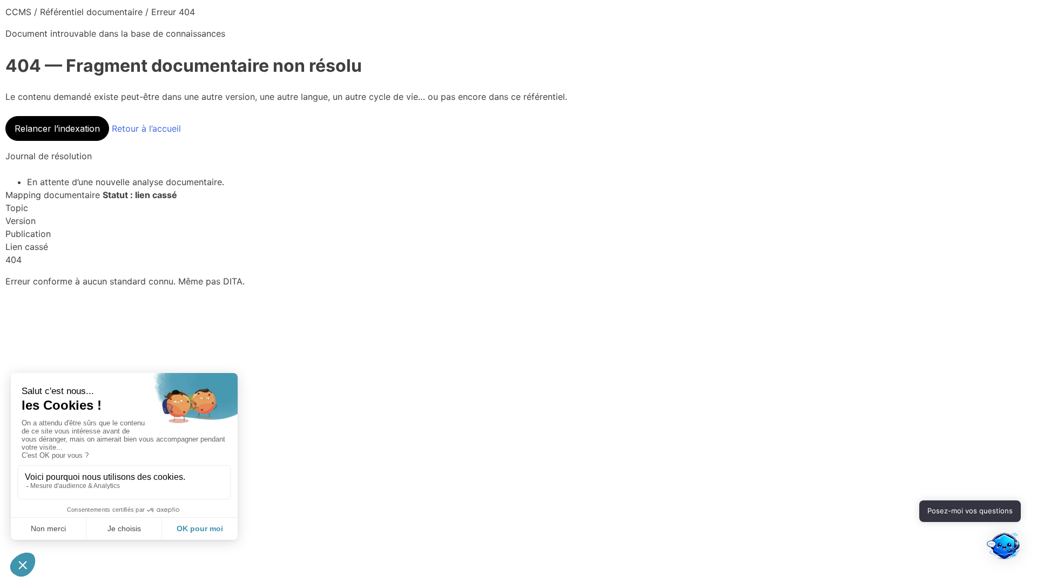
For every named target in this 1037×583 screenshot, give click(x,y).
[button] (1003, 548)
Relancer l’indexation (57, 128)
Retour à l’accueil (146, 128)
